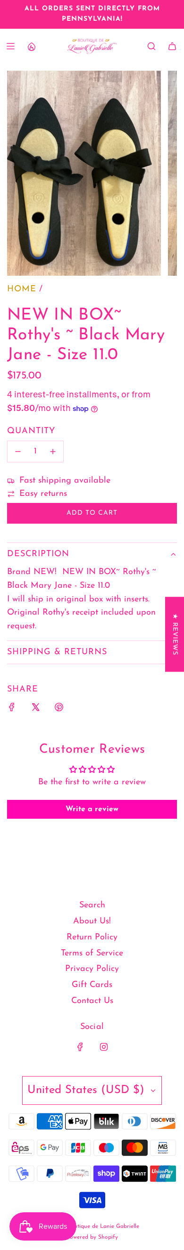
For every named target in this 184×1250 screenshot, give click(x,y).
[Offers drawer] (31, 46)
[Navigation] (10, 46)
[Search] (151, 46)
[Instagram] (103, 1046)
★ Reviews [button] (174, 634)
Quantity (31, 431)
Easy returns (43, 494)
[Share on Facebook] (11, 710)
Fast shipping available (64, 481)
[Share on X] (35, 710)
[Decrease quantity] (18, 451)
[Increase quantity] (52, 451)
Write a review (92, 809)
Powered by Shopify (92, 1237)
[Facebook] (80, 1046)
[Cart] (172, 46)
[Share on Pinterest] (59, 710)
